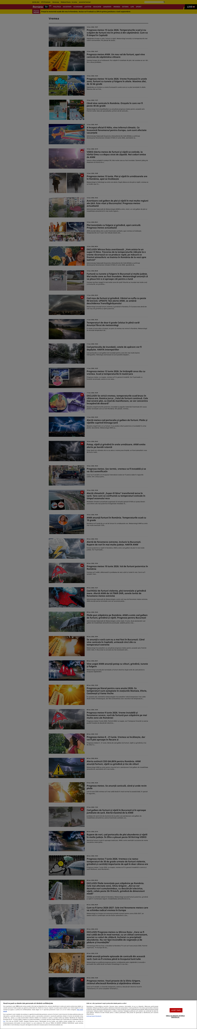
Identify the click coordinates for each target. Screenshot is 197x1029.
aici (4, 1021)
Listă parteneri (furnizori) (93, 1016)
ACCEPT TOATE (176, 1010)
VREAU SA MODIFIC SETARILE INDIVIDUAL (175, 1016)
